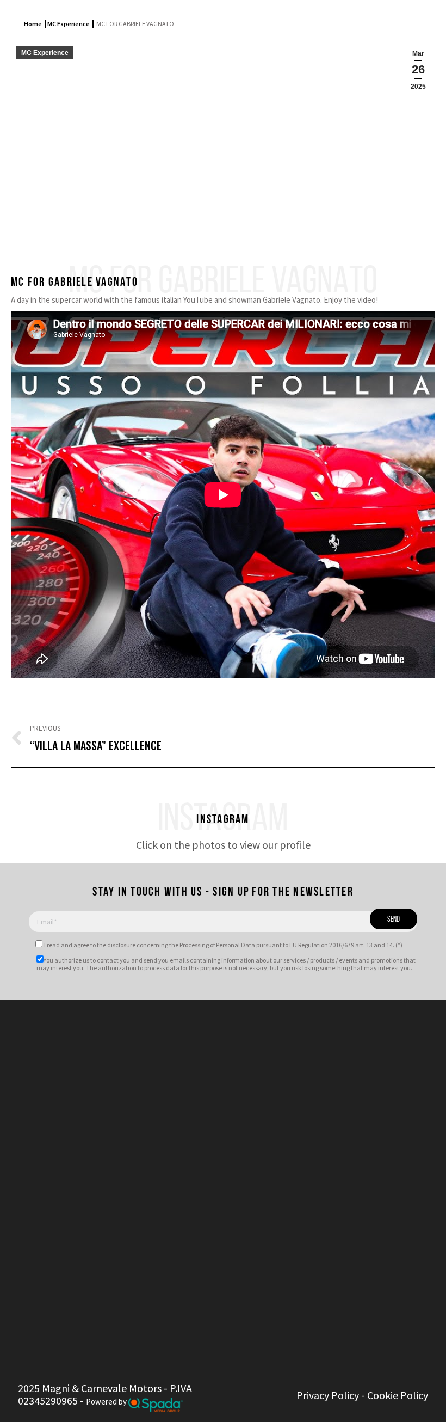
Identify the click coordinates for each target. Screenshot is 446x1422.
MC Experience (68, 24)
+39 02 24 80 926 (187, 1068)
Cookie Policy (397, 1395)
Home (33, 24)
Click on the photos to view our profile (223, 844)
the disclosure (116, 945)
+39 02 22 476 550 (190, 1056)
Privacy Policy (327, 1395)
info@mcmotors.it (203, 1098)
